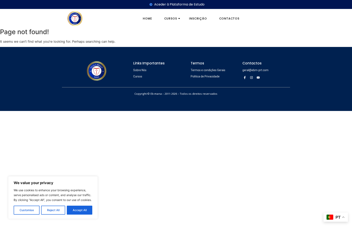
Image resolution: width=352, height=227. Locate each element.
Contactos (229, 18)
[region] (53, 197)
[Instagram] (251, 77)
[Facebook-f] (244, 77)
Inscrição (198, 18)
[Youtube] (258, 77)
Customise (27, 210)
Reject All (53, 210)
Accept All (80, 210)
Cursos (170, 18)
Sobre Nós (139, 70)
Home (147, 18)
